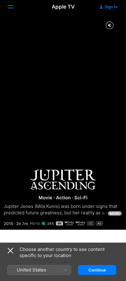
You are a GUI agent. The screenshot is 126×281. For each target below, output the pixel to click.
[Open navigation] (14, 7)
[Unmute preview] (109, 25)
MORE (115, 213)
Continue (97, 269)
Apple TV (63, 7)
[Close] (10, 250)
